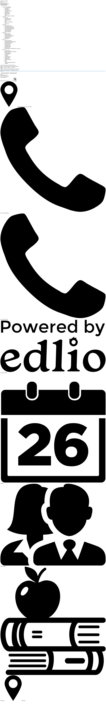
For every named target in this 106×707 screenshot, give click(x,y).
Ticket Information (8, 18)
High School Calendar (9, 42)
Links (6, 60)
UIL (5, 22)
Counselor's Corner (8, 10)
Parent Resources (8, 46)
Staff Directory (7, 9)
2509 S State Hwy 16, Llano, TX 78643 (25, 106)
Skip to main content (4, 0)
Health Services (7, 44)
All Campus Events (8, 29)
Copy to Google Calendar (4, 70)
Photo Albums (7, 13)
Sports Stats (7, 23)
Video (6, 14)
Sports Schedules (8, 30)
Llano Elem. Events (8, 25)
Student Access (7, 37)
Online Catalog (7, 57)
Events (1, 71)
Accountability (7, 7)
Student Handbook (8, 34)
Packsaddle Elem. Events (9, 26)
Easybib (6, 55)
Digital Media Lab (8, 59)
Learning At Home (8, 36)
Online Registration (8, 40)
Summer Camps (7, 19)
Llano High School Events (9, 28)
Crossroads (7, 11)
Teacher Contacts (8, 43)
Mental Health (7, 12)
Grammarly (7, 54)
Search (1, 80)
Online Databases (8, 53)
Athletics (6, 63)
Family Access (7, 47)
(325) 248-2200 (6, 212)
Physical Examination (8, 21)
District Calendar (8, 31)
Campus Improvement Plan (9, 15)
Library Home (7, 50)
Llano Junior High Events (9, 27)
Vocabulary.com (7, 56)
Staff (6, 20)
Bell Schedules (7, 33)
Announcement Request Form (10, 62)
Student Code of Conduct (9, 35)
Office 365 (7, 38)
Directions (6, 8)
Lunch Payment (7, 45)
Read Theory (7, 58)
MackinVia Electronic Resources (10, 51)
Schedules (6, 17)
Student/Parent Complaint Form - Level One (12, 48)
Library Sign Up (8, 52)
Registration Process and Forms (10, 41)
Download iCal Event (14, 70)
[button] (7, 6)
